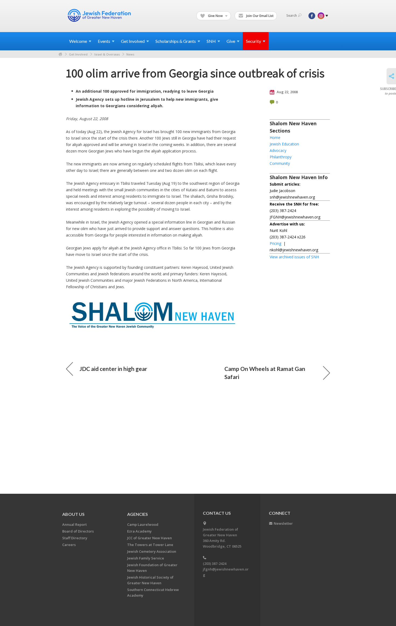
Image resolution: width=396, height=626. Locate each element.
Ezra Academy (139, 531)
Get (133, 41)
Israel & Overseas (107, 54)
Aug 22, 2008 (287, 91)
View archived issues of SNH (294, 256)
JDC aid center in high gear (113, 368)
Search (291, 15)
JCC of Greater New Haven (149, 537)
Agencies (137, 514)
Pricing (275, 243)
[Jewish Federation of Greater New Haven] (100, 15)
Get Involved (78, 54)
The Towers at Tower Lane (150, 544)
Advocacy (278, 150)
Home (60, 54)
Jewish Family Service (145, 558)
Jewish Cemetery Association (151, 551)
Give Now (215, 15)
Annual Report (74, 524)
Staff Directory (74, 537)
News (130, 54)
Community (280, 163)
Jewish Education (284, 144)
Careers (69, 544)
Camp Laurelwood (142, 524)
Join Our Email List (259, 15)
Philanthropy (280, 156)
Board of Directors (78, 531)
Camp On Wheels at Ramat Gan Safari (264, 372)
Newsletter (283, 523)
